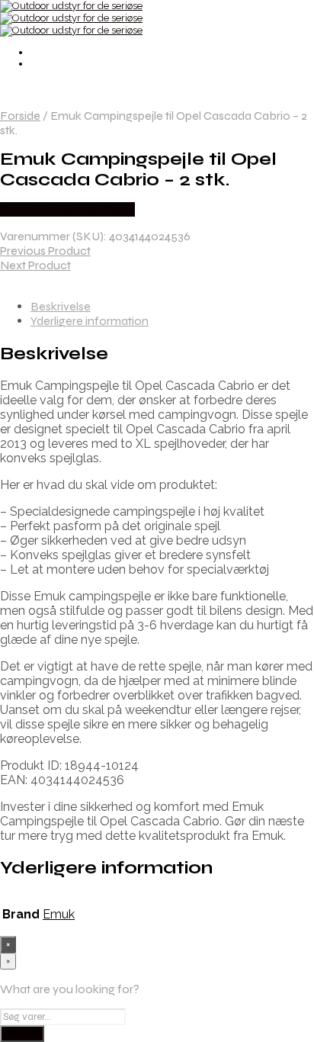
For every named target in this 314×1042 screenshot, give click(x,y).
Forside (20, 115)
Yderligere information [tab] (89, 321)
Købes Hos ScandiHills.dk (67, 209)
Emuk (59, 914)
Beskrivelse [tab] (60, 306)
